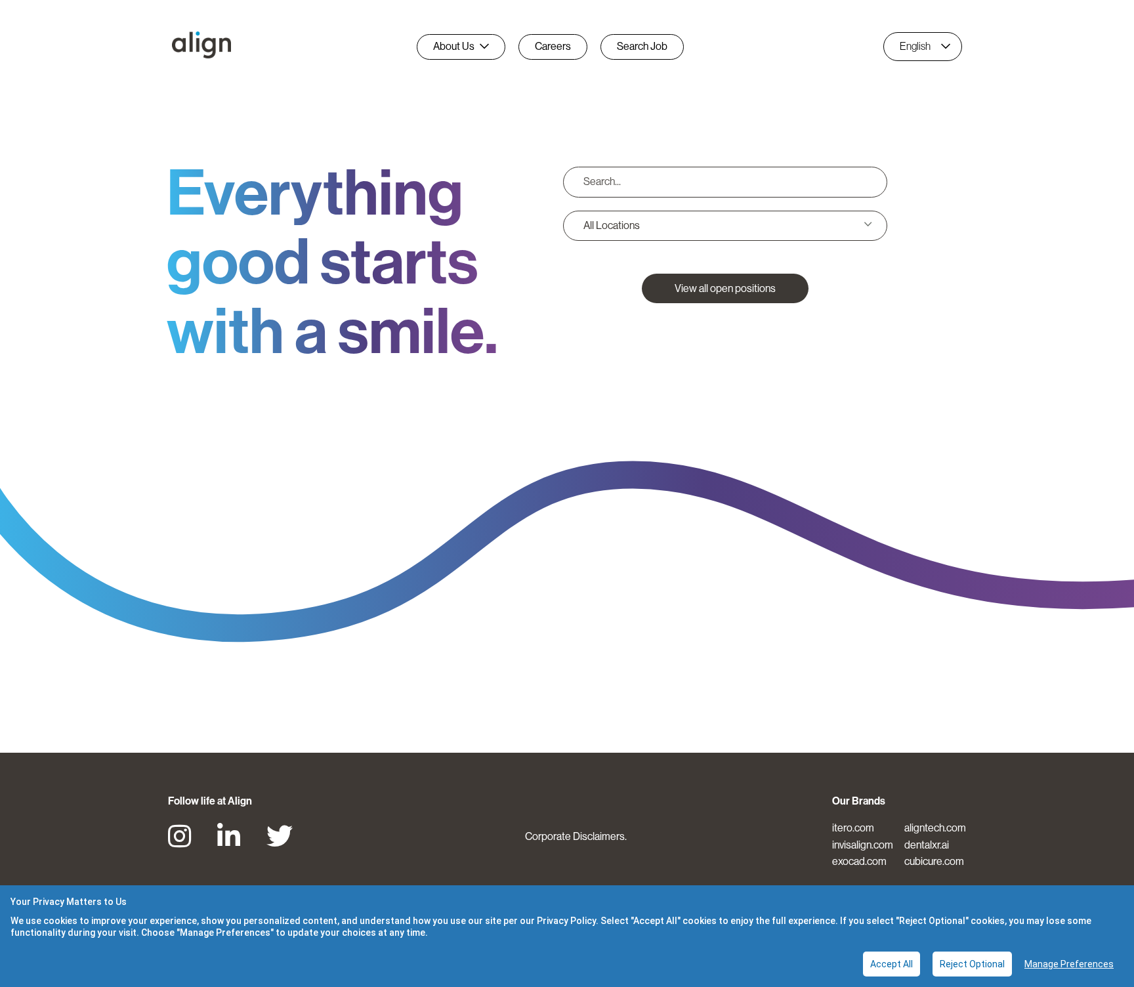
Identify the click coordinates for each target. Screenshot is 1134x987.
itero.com (853, 828)
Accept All (891, 964)
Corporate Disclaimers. (576, 836)
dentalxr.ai (926, 845)
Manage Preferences (1069, 964)
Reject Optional (972, 964)
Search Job (642, 46)
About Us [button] (453, 46)
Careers (553, 46)
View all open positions (725, 288)
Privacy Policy (566, 920)
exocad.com (859, 861)
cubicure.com (934, 861)
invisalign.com (862, 845)
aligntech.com (935, 828)
